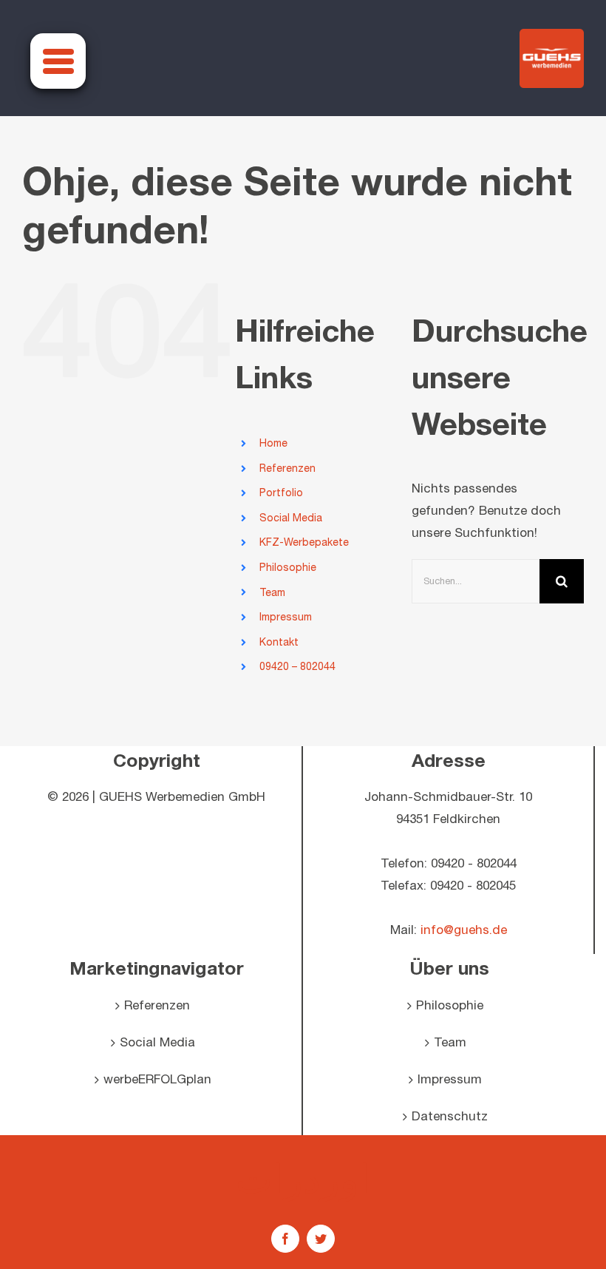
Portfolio (281, 493)
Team (272, 593)
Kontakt (279, 642)
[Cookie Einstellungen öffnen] (32, 1250)
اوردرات (303, 1178)
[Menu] (58, 61)
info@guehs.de (464, 930)
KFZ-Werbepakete (304, 542)
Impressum (285, 617)
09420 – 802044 (297, 666)
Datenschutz (450, 1117)
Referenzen (287, 468)
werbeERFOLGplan (157, 1080)
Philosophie (287, 567)
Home (273, 443)
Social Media (290, 518)
